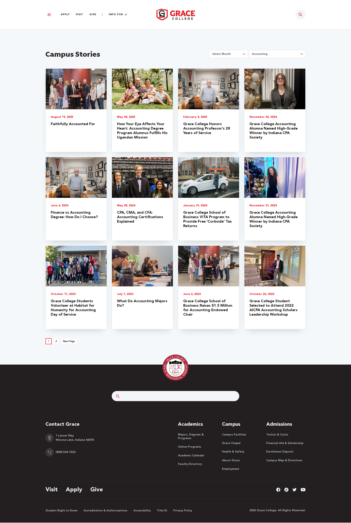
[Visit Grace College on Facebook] (278, 489)
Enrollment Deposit (280, 451)
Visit (79, 14)
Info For (116, 14)
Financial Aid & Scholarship (284, 443)
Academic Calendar (191, 455)
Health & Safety (233, 451)
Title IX (162, 510)
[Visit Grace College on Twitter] (294, 489)
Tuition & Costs (277, 434)
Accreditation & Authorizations (105, 510)
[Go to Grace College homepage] (175, 367)
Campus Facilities (234, 434)
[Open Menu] (49, 14)
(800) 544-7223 (66, 452)
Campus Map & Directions (284, 460)
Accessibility (142, 510)
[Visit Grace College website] (175, 14)
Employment (230, 469)
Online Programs (189, 446)
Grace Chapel (231, 443)
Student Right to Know (61, 510)
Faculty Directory (190, 464)
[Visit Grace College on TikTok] (286, 489)
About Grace (231, 460)
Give (92, 14)
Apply (65, 14)
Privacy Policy (182, 510)
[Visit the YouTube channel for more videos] (303, 489)
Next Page (69, 341)
